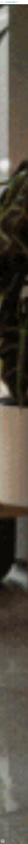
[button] (2, 2)
